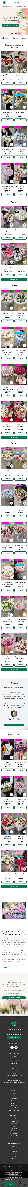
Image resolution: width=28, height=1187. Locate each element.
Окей (9, 1184)
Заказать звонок (14, 1037)
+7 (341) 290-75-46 (14, 1032)
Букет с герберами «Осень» (7, 230)
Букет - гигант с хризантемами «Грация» (20, 268)
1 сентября (14, 1119)
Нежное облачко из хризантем (7, 509)
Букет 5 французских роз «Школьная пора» (8, 150)
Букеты (14, 1093)
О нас (14, 1056)
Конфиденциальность (14, 1078)
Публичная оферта (14, 1080)
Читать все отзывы (14, 725)
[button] (11, 33)
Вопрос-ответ (14, 1070)
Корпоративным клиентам (14, 1075)
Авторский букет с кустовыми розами (7, 314)
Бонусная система (14, 1085)
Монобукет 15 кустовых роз (20, 388)
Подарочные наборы (14, 1110)
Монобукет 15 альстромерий (20, 509)
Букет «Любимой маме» (7, 657)
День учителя (14, 1121)
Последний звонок (14, 1138)
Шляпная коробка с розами (20, 763)
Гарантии (14, 1073)
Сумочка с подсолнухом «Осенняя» (7, 763)
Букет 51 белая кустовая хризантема (7, 583)
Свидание (14, 1151)
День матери (14, 1135)
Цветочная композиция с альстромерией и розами (7, 838)
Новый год (14, 1131)
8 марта (14, 1126)
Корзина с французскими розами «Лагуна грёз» (7, 426)
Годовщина (14, 1158)
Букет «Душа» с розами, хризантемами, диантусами (20, 187)
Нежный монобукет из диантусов (20, 620)
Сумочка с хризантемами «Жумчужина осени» (7, 800)
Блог (14, 1059)
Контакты (14, 1061)
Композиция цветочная (20, 837)
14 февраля (14, 1123)
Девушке (14, 1149)
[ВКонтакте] (18, 2)
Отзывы (14, 1068)
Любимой (14, 1146)
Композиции (14, 1098)
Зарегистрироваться (10, 25)
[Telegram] (14, 2)
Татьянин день (14, 1133)
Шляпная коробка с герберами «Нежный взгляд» (20, 875)
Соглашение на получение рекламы (14, 1082)
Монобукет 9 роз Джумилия (7, 268)
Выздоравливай (14, 1153)
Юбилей (14, 1156)
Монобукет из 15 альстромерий (20, 314)
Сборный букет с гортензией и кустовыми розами (7, 472)
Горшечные (14, 1103)
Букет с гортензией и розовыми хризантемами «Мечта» (7, 187)
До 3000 (14, 1108)
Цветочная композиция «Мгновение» (7, 875)
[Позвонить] (25, 2)
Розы (14, 1096)
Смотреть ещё (14, 279)
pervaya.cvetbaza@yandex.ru (14, 1034)
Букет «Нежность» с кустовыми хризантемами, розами (7, 351)
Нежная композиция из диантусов (20, 800)
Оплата (14, 1066)
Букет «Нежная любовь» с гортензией (20, 150)
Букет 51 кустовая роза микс (8, 76)
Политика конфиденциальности (12, 1180)
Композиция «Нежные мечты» (20, 425)
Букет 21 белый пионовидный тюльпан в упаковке (20, 113)
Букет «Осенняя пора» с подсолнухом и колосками (7, 113)
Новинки (14, 1105)
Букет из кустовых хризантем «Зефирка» (20, 231)
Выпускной (14, 1128)
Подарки (14, 1100)
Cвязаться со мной (14, 997)
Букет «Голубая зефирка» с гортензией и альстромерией (20, 351)
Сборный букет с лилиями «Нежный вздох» (7, 546)
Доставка (14, 1063)
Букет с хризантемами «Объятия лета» (7, 621)
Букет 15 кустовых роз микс (20, 76)
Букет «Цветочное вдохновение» (20, 657)
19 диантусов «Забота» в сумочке (7, 388)
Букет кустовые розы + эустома (20, 546)
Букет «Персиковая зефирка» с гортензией (20, 583)
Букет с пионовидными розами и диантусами (20, 472)
